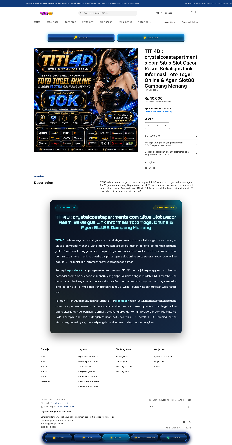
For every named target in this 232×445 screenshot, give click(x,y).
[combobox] (107, 13)
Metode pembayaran (88, 361)
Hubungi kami (122, 356)
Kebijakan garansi (86, 371)
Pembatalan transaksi (88, 381)
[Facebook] (146, 168)
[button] (37, 22)
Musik (43, 376)
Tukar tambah (84, 366)
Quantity (149, 119)
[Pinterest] (154, 168)
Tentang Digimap (124, 366)
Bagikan (151, 162)
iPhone (44, 366)
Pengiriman (159, 361)
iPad (43, 361)
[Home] (46, 13)
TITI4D (59, 240)
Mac (43, 356)
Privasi (157, 366)
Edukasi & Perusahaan (88, 386)
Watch (44, 371)
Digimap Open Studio (88, 356)
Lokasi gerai (121, 361)
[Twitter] (150, 168)
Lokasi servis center (87, 376)
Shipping (148, 101)
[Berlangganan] (188, 407)
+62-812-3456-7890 (64, 406)
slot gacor (122, 300)
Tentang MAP (122, 371)
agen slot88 (74, 270)
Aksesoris (45, 381)
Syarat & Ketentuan (163, 356)
